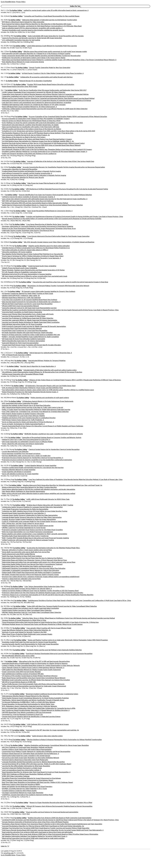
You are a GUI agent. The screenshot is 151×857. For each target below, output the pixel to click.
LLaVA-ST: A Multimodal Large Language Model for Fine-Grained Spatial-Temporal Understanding (34, 521)
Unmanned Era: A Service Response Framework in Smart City (22, 714)
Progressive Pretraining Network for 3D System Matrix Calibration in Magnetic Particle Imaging (34, 175)
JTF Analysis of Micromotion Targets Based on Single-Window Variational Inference (29, 676)
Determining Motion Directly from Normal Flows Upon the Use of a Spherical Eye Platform (32, 558)
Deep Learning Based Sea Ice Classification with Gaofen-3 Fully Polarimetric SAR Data (30, 127)
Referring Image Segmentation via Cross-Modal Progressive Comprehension (27, 532)
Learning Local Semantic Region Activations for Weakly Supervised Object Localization (30, 322)
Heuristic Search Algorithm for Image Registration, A (38, 366)
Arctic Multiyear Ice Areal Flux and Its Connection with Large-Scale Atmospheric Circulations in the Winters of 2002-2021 (42, 123)
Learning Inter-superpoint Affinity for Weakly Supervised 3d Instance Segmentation (29, 320)
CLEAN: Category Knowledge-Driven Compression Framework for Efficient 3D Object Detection (33, 92)
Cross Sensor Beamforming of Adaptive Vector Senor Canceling (47, 224)
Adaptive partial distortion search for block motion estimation (49, 246)
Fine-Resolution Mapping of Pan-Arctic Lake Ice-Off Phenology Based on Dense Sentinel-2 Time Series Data (37, 133)
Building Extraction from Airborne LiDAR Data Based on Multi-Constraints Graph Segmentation (59, 818)
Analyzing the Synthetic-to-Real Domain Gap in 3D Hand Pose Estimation (26, 405)
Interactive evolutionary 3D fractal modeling (17, 252)
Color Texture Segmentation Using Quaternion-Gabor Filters (44, 586)
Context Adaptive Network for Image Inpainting (40, 465)
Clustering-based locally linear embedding (42, 266)
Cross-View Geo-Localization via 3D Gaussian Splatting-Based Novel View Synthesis (29, 300)
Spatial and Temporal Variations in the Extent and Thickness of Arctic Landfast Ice (29, 154)
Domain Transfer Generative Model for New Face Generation (49, 68)
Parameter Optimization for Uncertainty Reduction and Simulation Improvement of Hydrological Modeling (37, 226)
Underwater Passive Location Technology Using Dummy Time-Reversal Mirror (28, 230)
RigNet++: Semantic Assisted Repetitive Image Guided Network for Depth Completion (30, 337)
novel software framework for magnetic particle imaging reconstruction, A (27, 173)
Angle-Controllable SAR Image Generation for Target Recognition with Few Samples (56, 36)
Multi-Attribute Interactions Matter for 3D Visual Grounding (22, 324)
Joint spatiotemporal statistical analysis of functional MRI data (23, 674)
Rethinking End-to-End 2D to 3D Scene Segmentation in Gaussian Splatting (26, 274)
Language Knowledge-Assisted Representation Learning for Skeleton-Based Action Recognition (33, 762)
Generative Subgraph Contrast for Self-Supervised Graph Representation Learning (29, 308)
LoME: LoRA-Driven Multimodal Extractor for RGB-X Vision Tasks (47, 499)
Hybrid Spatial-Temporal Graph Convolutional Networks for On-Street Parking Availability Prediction (35, 698)
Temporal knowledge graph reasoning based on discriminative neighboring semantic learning (33, 30)
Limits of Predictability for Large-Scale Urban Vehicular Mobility (23, 416)
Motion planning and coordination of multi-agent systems (50, 398)
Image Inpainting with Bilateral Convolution (16, 472)
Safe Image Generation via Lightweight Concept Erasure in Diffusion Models (27, 442)
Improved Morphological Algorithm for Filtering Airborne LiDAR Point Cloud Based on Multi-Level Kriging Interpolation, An (43, 826)
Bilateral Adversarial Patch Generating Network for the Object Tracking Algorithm (29, 487)
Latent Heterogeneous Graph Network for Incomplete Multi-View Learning (52, 46)
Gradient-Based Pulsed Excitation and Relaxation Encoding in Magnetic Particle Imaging (31, 171)
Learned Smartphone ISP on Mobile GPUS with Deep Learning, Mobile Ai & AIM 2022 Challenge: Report (36, 764)
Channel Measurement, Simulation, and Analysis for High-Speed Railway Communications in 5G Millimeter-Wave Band (41, 26)
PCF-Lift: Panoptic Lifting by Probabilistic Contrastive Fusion (22, 272)
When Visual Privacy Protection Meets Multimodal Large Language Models (27, 634)
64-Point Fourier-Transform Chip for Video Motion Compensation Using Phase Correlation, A (53, 73)
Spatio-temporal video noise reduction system (47, 736)
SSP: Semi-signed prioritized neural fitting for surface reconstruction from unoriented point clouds (34, 276)
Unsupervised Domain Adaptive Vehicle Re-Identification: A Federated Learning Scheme (31, 716)
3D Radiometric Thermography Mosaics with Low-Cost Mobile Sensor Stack (50, 386)
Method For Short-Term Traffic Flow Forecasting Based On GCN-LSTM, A (26, 440)
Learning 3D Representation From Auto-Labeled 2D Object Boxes (23, 316)
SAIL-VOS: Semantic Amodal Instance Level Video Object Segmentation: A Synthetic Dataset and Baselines (59, 242)
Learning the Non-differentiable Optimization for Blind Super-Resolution (26, 766)
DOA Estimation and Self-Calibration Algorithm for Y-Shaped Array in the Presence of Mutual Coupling (36, 54)
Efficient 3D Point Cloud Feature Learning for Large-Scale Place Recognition (27, 304)
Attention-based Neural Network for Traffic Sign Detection (21, 298)
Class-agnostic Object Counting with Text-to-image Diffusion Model (49, 628)
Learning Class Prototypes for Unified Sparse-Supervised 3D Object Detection (27, 318)
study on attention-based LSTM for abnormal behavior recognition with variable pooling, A (32, 28)
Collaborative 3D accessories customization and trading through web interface (46, 77)
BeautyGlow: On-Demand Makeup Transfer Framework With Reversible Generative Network (58, 286)
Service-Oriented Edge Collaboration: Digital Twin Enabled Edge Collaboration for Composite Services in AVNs (38, 708)
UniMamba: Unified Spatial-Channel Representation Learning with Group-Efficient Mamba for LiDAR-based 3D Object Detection (44, 109)
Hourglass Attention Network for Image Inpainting (18, 470)
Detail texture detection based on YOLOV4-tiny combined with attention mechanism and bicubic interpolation (38, 489)
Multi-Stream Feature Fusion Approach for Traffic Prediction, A (23, 420)
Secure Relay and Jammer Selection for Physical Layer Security (23, 177)
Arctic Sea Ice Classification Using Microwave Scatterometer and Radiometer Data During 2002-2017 (52, 90)
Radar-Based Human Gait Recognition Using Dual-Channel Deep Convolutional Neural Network (33, 678)
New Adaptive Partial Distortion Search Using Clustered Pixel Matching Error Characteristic (32, 254)
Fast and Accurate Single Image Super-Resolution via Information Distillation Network (30, 758)
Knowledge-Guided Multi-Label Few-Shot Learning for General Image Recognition (29, 642)
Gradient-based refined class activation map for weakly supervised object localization (30, 608)
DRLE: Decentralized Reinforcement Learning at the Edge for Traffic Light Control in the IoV (32, 407)
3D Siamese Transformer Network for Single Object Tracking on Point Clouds (27, 293)
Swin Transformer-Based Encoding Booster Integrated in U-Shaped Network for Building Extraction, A (35, 710)
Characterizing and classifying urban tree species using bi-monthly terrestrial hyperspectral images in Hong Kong (70, 282)
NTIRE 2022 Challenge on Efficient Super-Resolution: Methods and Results (26, 774)
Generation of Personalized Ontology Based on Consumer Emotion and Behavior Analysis (51, 437)
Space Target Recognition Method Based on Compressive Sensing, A (49, 211)
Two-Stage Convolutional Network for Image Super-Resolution (22, 793)
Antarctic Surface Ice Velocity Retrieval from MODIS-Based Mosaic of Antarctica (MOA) (31, 121)
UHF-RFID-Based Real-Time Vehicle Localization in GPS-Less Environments (26, 712)
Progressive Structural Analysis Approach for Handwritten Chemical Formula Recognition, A (32, 458)
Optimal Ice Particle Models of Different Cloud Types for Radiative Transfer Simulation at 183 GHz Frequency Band (40, 591)
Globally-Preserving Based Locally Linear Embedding (19, 268)
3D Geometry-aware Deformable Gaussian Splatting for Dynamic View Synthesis (48, 291)
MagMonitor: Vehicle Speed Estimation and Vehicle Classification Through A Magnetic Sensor (33, 700)
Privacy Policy (20, 2)
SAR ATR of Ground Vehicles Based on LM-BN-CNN (19, 682)
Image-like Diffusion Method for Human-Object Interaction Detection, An (26, 630)
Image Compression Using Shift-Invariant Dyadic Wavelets (21, 672)
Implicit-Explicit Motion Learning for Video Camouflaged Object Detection (26, 610)
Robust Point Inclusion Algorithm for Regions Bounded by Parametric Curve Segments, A (31, 258)
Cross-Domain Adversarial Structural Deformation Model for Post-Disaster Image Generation (58, 236)
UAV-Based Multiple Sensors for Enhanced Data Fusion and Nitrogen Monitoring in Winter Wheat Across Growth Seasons (42, 624)
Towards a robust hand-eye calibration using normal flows (21, 579)
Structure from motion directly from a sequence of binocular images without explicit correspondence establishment (40, 577)
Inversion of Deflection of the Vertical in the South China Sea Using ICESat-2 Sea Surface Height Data (60, 161)
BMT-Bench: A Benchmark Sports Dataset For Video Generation (23, 22)
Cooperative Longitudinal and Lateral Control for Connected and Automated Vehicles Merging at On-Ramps (38, 96)
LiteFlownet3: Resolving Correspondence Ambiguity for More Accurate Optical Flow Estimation (33, 568)
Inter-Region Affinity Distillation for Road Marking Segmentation (23, 491)
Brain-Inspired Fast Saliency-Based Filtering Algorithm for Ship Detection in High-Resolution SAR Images (36, 24)
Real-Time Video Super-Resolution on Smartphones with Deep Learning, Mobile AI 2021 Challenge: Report (37, 782)
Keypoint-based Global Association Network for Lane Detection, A (24, 513)
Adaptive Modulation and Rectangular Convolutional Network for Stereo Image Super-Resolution (56, 745)
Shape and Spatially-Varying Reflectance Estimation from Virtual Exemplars (27, 786)
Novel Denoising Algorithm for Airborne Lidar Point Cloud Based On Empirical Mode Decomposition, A (36, 772)
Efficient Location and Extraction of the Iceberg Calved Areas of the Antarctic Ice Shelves (31, 129)
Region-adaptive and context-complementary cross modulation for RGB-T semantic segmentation (34, 534)
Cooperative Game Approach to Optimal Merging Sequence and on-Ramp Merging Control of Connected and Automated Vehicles (45, 94)
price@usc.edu (9, 853)
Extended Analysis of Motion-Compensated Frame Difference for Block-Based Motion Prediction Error (36, 248)
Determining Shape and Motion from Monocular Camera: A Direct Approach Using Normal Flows (34, 560)
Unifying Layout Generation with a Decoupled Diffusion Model (22, 374)
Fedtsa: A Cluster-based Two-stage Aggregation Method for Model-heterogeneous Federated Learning (36, 409)
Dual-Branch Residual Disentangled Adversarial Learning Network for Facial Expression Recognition (59, 654)
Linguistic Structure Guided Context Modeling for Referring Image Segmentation (29, 519)
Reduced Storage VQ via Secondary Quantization (35, 81)
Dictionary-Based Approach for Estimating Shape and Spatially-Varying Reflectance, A (30, 754)
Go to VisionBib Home (8, 2)
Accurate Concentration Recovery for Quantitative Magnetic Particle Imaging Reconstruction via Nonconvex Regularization (64, 167)
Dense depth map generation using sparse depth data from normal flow (26, 552)
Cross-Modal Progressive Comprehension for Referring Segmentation (25, 509)
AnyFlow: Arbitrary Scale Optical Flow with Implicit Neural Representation (26, 749)
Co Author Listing (16, 10)
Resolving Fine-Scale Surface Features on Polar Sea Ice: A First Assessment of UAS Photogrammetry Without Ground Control (43, 143)
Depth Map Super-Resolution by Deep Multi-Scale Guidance (22, 556)
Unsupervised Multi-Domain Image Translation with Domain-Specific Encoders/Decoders (31, 345)
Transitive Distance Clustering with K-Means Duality (19, 791)
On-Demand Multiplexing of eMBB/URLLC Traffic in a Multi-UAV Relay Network (28, 702)
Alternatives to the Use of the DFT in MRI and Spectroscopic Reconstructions (44, 661)
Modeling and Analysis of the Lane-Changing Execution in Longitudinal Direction (28, 418)
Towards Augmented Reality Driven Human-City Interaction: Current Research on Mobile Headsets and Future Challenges (42, 426)
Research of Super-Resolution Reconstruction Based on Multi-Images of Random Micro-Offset (61, 803)
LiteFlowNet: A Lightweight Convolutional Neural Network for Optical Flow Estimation (30, 570)
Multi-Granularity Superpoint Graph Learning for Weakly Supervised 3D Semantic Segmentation (34, 326)
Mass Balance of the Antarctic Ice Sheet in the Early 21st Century (23, 137)
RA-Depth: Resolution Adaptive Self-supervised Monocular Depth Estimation (27, 333)
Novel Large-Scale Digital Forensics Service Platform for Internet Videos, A (27, 589)
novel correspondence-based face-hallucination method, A (21, 770)
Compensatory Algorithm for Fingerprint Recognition (19, 169)
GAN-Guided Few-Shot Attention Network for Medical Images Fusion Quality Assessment (31, 670)
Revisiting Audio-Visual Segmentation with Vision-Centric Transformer (25, 536)
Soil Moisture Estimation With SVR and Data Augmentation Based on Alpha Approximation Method (35, 203)
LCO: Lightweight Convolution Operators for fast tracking (21, 40)
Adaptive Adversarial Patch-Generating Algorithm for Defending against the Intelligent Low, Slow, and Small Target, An (62, 485)
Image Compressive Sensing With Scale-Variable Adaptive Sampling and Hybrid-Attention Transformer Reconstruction (41, 56)
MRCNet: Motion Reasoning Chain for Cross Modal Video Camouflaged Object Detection (31, 612)
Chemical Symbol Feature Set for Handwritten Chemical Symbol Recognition (54, 449)
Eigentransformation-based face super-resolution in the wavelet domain (26, 756)
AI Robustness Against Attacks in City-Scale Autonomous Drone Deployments (47, 401)
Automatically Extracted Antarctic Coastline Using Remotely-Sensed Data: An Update (30, 125)
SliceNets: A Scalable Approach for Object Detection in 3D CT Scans (24, 789)
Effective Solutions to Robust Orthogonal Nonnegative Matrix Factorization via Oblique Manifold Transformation (64, 740)
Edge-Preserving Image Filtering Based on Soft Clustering (46, 183)
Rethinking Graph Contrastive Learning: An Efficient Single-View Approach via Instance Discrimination (36, 680)
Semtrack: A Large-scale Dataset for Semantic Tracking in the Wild (24, 632)
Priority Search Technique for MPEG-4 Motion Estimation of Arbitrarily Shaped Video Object (32, 256)
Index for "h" (5, 846)
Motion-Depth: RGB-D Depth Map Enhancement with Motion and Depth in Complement (31, 572)
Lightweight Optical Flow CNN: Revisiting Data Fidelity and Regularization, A (27, 566)
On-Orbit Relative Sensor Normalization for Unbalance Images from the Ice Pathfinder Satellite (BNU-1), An (38, 141)
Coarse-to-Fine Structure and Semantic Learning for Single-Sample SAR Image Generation (32, 38)
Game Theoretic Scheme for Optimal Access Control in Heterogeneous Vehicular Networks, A (33, 668)
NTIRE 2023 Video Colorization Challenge (15, 776)
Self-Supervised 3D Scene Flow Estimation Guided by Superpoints (23, 339)
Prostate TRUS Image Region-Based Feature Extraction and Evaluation (50, 84)
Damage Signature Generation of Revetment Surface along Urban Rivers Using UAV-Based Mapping (35, 822)
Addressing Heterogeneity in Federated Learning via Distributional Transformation (49, 20)
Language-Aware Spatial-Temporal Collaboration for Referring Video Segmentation (30, 515)
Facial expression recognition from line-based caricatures (21, 454)
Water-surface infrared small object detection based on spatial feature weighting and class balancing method (38, 493)
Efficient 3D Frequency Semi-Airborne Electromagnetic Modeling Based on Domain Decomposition (59, 806)
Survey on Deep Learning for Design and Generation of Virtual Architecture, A (28, 422)
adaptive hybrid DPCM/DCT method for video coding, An (21, 296)
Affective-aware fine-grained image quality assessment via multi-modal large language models (55, 51)
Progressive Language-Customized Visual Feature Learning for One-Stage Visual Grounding (32, 530)
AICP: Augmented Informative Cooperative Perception (20, 403)
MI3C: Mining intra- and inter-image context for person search (23, 523)
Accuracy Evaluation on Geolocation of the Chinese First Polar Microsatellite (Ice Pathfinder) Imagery (36, 119)
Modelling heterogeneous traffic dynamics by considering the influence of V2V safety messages (34, 105)
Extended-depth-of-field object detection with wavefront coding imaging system (50, 370)
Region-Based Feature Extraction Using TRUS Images (19, 86)
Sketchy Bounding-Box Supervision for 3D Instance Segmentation (23, 341)
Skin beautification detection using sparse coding (18, 656)
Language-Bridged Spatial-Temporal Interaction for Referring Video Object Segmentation (32, 517)
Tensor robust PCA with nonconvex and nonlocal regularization (23, 444)
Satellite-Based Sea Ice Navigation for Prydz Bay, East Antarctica (23, 147)
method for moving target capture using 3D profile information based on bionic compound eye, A (56, 10)
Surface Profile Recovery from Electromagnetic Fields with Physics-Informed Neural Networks (33, 684)
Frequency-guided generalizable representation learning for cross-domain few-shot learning (32, 468)
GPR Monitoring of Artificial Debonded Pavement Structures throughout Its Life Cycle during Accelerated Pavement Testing (67, 189)
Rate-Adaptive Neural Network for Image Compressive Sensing (23, 62)
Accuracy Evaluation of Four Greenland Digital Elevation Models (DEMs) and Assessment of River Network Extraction (68, 116)
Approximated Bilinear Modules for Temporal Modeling (46, 361)
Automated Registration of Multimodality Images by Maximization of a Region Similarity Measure (34, 663)
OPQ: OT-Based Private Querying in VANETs (16, 355)
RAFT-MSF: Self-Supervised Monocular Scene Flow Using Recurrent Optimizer (28, 201)
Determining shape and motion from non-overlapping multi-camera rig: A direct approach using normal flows (38, 562)
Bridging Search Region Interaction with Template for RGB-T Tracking (50, 505)
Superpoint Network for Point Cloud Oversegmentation (20, 343)
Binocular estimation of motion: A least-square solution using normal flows (27, 550)
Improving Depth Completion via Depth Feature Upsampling (22, 312)
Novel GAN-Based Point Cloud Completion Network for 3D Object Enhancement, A (29, 107)
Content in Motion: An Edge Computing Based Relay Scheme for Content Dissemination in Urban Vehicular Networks (41, 665)
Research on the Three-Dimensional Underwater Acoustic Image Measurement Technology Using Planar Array (39, 228)
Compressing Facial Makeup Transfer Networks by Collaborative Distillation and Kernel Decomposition (36, 751)
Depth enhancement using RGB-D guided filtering (18, 554)
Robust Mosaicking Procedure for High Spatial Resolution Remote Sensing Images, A (30, 392)
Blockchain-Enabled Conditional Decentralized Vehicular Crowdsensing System (52, 694)
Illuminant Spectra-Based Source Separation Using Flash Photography (25, 760)
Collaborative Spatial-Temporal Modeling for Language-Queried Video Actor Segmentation (32, 507)
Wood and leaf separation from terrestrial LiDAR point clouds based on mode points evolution (33, 838)
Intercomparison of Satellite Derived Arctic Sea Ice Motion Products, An (26, 135)
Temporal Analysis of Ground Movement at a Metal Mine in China (24, 620)
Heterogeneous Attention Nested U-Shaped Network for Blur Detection (25, 696)
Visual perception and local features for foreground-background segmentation (52, 812)
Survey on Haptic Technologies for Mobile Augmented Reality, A (23, 424)
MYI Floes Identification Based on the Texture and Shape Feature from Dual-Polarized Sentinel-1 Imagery (37, 139)
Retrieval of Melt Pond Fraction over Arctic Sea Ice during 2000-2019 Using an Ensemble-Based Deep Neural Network (41, 145)
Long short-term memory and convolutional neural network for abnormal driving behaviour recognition (36, 102)
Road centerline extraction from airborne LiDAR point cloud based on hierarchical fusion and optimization (37, 832)
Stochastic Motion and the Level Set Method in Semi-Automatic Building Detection (54, 650)
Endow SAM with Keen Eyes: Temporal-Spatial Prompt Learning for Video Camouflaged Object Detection (62, 606)
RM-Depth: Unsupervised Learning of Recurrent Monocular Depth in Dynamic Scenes (30, 575)
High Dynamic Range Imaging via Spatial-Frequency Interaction (23, 414)
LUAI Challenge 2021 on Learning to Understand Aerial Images (48, 724)
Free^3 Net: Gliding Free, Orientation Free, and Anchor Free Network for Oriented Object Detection (35, 412)
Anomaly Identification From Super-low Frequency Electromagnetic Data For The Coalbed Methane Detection (55, 195)
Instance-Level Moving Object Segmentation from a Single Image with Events (28, 314)
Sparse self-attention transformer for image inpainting (20, 474)
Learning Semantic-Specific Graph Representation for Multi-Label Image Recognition (30, 644)
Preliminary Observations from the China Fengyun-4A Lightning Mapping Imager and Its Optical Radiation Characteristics (42, 593)
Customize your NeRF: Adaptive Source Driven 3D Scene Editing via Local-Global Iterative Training (34, 511)
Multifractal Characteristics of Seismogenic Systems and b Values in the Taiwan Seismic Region (33, 58)
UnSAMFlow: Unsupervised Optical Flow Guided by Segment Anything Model (27, 795)
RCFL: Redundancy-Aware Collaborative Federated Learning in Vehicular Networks (29, 706)
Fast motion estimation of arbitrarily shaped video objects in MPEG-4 (25, 250)
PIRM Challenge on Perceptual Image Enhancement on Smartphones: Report (27, 780)
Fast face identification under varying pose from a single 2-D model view (26, 456)
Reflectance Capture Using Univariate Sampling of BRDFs (21, 784)
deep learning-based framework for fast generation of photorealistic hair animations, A (31, 302)
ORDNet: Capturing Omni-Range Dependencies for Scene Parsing (24, 528)
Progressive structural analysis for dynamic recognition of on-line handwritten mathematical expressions (37, 460)
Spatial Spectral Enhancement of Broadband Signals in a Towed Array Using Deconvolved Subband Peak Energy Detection (42, 205)
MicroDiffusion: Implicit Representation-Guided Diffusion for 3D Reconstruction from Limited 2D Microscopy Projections (42, 372)
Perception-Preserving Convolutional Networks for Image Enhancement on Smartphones (31, 778)
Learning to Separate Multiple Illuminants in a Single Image (22, 768)
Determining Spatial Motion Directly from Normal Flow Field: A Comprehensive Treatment (32, 564)
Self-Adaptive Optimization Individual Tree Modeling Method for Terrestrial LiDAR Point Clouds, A (34, 836)
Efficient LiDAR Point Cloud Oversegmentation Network (20, 306)
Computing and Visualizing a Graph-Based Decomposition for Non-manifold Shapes (51, 16)
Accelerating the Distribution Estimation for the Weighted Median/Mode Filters (53, 548)
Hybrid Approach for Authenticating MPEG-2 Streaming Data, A (51, 353)
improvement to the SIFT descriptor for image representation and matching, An (52, 730)
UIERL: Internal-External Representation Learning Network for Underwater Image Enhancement (34, 686)
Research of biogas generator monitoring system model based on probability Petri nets (31, 335)
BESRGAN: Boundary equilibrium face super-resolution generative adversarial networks (54, 434)
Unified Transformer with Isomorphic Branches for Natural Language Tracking (28, 540)
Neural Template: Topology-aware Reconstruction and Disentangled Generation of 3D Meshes (33, 270)
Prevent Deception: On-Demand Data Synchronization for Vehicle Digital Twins (28, 704)
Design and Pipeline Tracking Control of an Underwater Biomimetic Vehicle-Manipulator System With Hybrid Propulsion (68, 640)
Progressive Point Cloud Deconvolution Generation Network (22, 328)
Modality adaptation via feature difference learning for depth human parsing (27, 526)
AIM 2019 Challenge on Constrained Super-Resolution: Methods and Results (27, 747)
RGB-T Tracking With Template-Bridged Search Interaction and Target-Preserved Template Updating (35, 538)
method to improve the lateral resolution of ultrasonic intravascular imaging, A (28, 197)
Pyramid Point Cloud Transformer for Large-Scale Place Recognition (24, 330)
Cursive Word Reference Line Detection (15, 451)
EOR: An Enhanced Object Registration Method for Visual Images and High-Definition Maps (32, 388)
